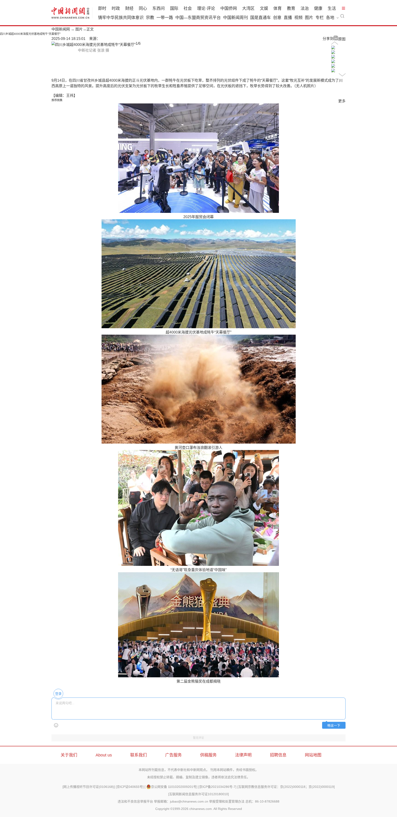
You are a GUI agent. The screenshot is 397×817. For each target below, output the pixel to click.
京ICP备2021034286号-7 (217, 787)
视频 (298, 17)
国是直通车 (260, 17)
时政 (116, 8)
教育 (291, 8)
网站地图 (313, 755)
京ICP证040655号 (130, 787)
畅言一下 (333, 725)
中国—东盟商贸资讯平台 (198, 17)
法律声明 (243, 755)
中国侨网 (228, 8)
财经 (129, 8)
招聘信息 (278, 755)
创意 (277, 17)
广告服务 (173, 755)
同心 (143, 8)
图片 (309, 17)
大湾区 (248, 8)
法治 (305, 8)
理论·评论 (206, 8)
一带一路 (164, 17)
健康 (318, 8)
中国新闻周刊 (235, 17)
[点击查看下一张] (93, 45)
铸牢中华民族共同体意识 (121, 17)
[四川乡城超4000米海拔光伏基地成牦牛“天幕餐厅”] (333, 48)
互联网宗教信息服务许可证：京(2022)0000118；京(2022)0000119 (286, 787)
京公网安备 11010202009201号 (173, 787)
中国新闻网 (60, 29)
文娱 (264, 8)
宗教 (150, 17)
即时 (102, 8)
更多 (342, 101)
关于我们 (69, 755)
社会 (188, 8)
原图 (342, 39)
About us (104, 755)
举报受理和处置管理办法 (226, 801)
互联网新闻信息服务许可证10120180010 (198, 794)
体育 (277, 8)
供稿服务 (208, 755)
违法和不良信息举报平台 (135, 801)
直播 (288, 17)
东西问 (158, 8)
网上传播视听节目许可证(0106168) (88, 787)
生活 (332, 8)
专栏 (319, 17)
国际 (174, 8)
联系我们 (138, 755)
